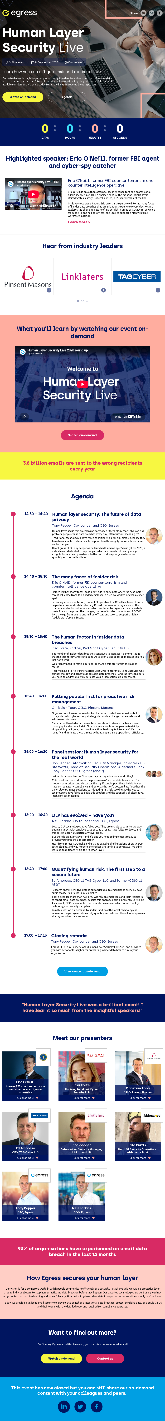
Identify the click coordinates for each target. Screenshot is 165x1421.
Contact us (105, 1358)
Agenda (67, 97)
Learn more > (79, 222)
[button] (78, 301)
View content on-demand (82, 971)
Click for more (25, 1097)
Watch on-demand (23, 97)
